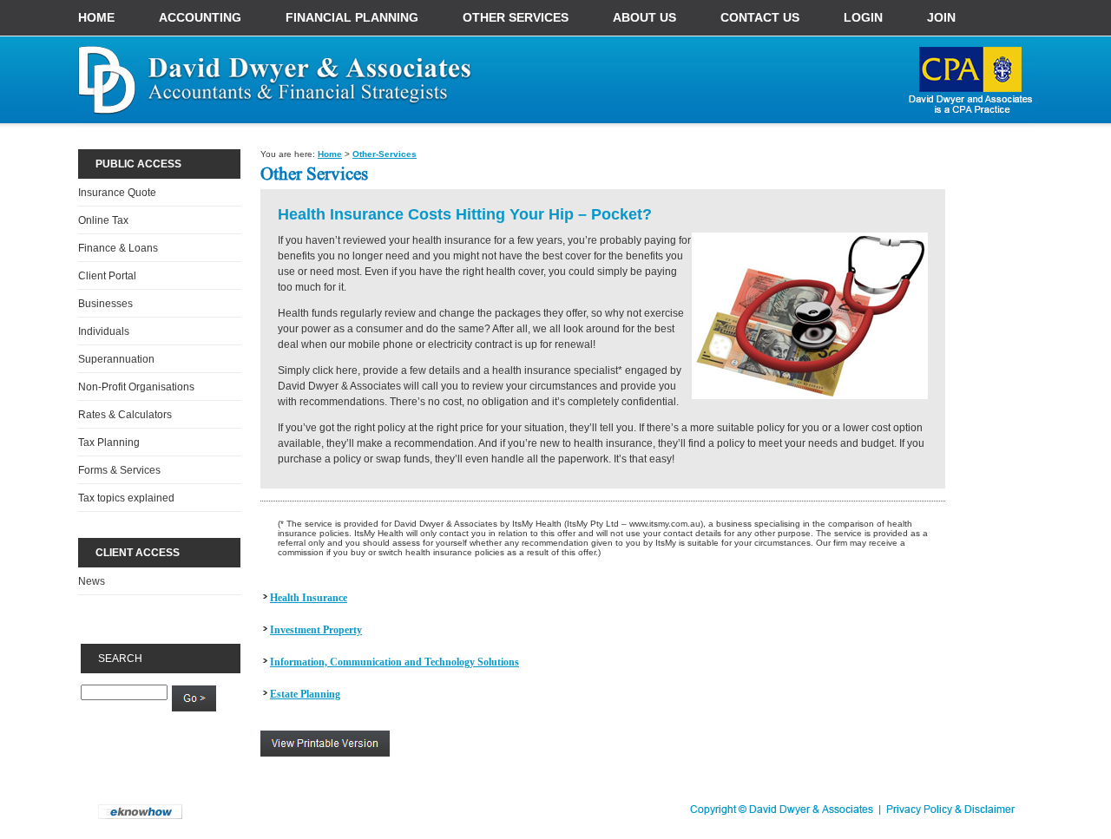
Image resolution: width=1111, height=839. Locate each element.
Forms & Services (119, 470)
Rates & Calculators (125, 415)
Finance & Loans (118, 248)
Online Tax (103, 220)
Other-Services (384, 154)
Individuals (103, 331)
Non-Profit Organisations (136, 387)
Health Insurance (308, 598)
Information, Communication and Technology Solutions (394, 662)
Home (330, 154)
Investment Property (316, 630)
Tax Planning (109, 442)
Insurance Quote (117, 193)
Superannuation (116, 359)
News (91, 581)
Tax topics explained (126, 498)
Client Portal (107, 276)
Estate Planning (305, 694)
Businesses (105, 304)
